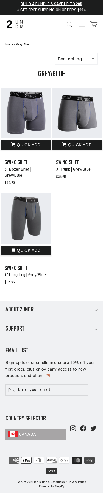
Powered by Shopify (51, 486)
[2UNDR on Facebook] (83, 428)
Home (9, 44)
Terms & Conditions (52, 482)
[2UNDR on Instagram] (73, 428)
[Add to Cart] (26, 145)
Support (14, 329)
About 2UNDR (19, 310)
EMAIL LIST (16, 351)
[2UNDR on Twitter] (93, 428)
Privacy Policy (77, 482)
